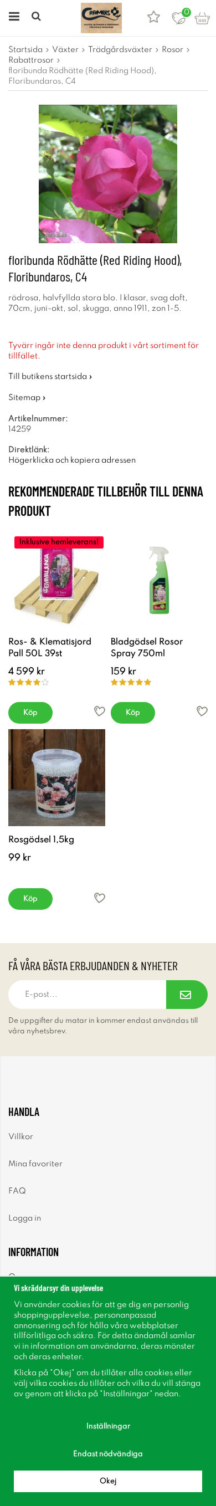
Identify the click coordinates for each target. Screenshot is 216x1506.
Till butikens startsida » (50, 377)
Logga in (24, 1218)
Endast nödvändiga (108, 1454)
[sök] (37, 18)
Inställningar (108, 1426)
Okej (108, 1481)
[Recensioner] (153, 18)
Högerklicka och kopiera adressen (72, 460)
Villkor (20, 1137)
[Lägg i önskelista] (99, 711)
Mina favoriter (35, 1164)
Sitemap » (27, 398)
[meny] (12, 18)
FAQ (17, 1191)
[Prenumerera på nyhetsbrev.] (187, 994)
